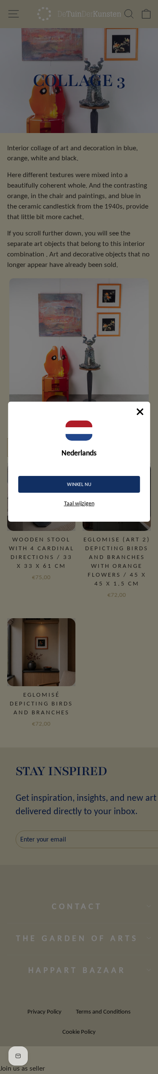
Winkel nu (79, 484)
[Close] (140, 412)
